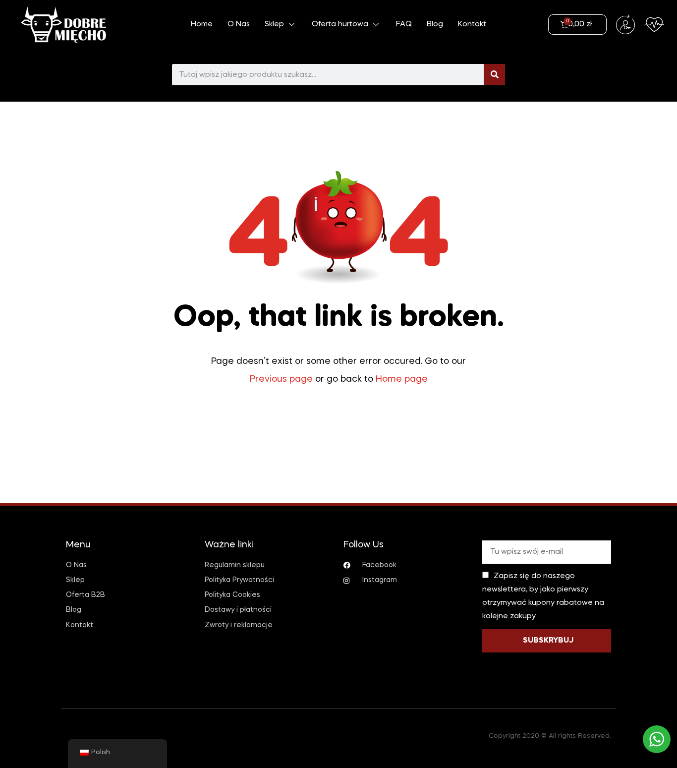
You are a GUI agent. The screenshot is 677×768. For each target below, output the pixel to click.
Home (202, 24)
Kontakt (472, 24)
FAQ (404, 24)
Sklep (274, 24)
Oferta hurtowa (340, 24)
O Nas (238, 24)
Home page (402, 379)
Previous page (281, 379)
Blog (435, 24)
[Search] (494, 74)
